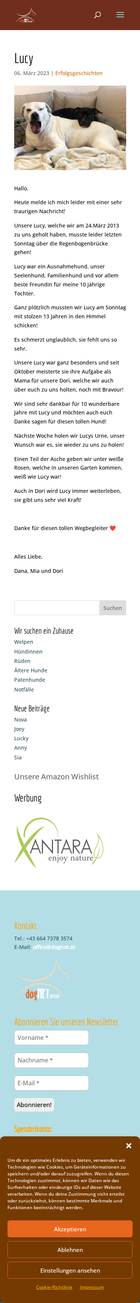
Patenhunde (29, 679)
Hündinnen (28, 651)
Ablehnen (70, 1249)
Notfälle (24, 689)
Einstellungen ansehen (70, 1270)
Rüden (22, 660)
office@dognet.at (54, 947)
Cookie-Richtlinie (54, 1287)
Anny (20, 747)
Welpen (23, 641)
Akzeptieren (70, 1229)
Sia (18, 757)
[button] (129, 1145)
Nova (20, 719)
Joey (19, 728)
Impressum (92, 1287)
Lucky (21, 738)
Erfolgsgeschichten (79, 73)
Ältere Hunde (30, 670)
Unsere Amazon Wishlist (56, 776)
